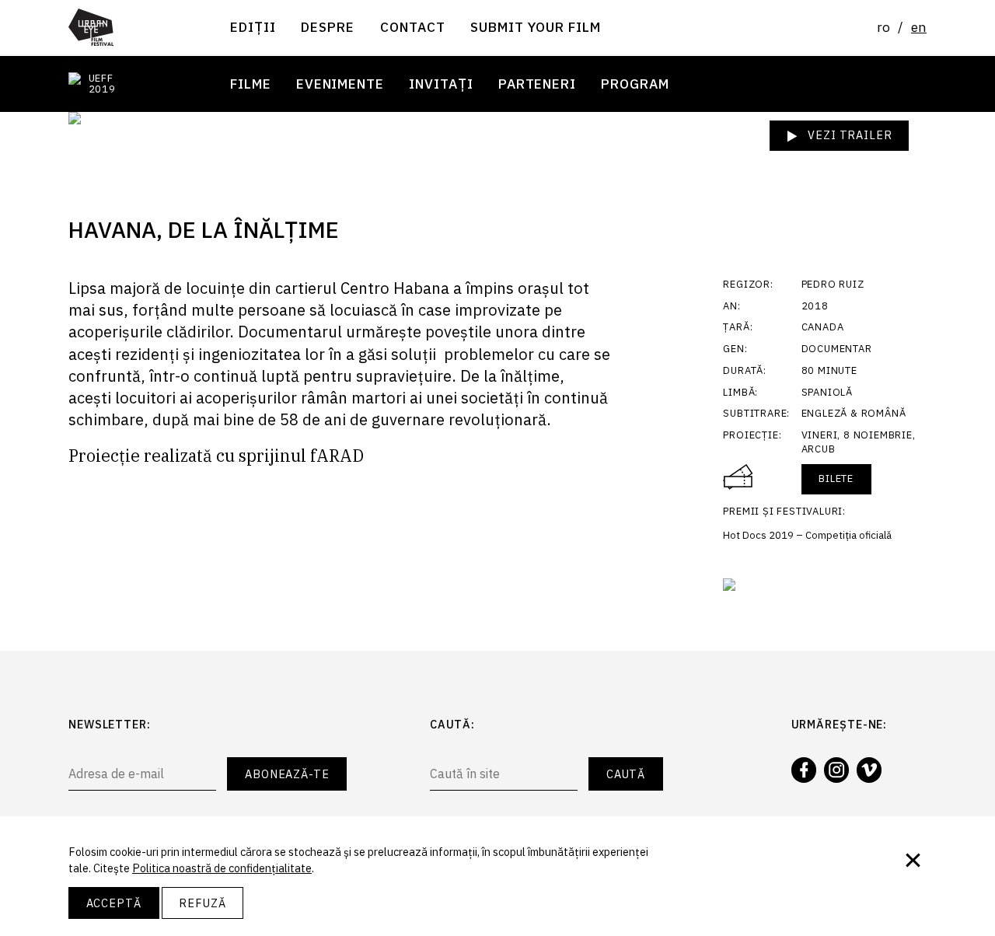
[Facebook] (803, 769)
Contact (412, 27)
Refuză (202, 903)
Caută (626, 774)
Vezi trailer (848, 134)
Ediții (253, 27)
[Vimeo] (869, 769)
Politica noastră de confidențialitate (222, 868)
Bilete (836, 478)
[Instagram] (836, 769)
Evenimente (340, 83)
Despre (327, 27)
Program (635, 83)
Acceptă (113, 903)
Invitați (441, 83)
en (919, 27)
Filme (250, 83)
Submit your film (535, 27)
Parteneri (537, 83)
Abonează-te (287, 774)
